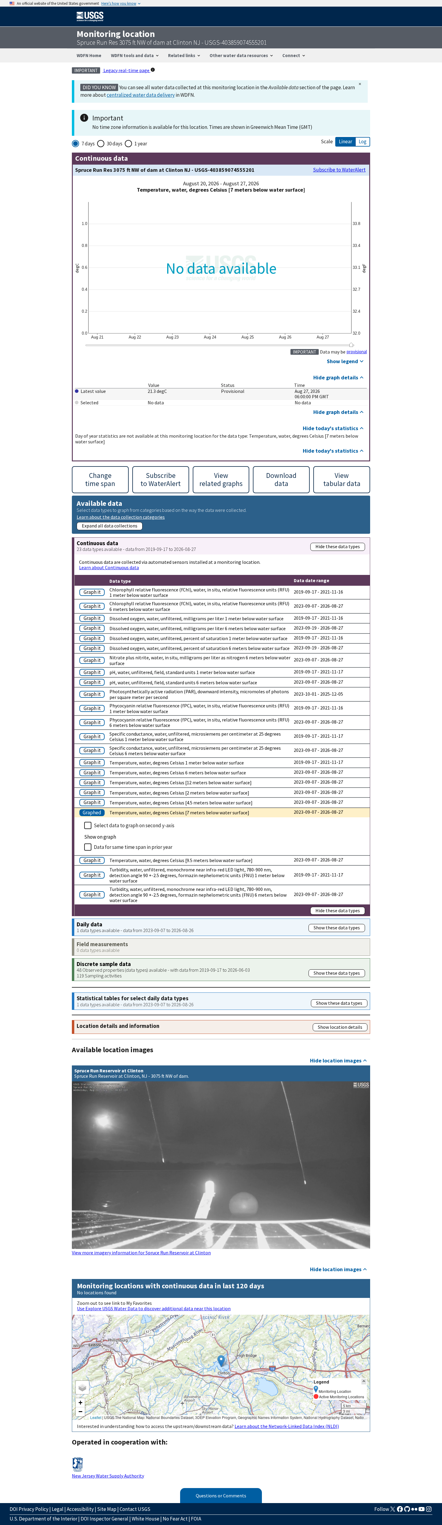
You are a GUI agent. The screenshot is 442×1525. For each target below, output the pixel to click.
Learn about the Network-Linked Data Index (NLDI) (287, 1426)
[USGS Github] (407, 1511)
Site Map (106, 1509)
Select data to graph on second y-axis (134, 825)
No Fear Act (175, 1518)
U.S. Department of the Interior (43, 1518)
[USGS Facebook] (400, 1511)
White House (145, 1518)
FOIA (196, 1518)
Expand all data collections (109, 526)
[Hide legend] (363, 1381)
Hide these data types (337, 546)
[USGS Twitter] (392, 1511)
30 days (114, 143)
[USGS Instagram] (428, 1511)
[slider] (351, 345)
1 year (140, 143)
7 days (88, 143)
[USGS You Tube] (421, 1511)
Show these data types (337, 928)
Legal (57, 1509)
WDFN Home (89, 55)
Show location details (340, 1027)
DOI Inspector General (104, 1518)
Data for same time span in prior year (133, 847)
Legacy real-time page (126, 70)
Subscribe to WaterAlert (339, 170)
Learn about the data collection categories (121, 517)
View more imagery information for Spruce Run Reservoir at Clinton (141, 1253)
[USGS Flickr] (414, 1511)
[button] (221, 1361)
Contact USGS (135, 1509)
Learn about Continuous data (109, 567)
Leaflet (95, 1417)
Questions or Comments (221, 1496)
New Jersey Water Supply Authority (108, 1476)
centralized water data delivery (141, 95)
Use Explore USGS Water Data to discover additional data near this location (154, 1308)
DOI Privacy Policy (29, 1509)
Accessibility (80, 1509)
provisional (357, 351)
